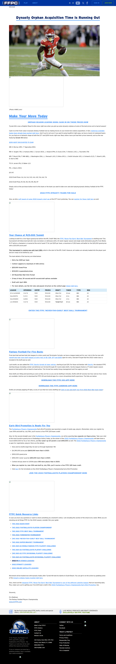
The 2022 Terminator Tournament (26, 535)
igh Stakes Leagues (25, 561)
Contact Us (37, 633)
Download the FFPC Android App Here (58, 386)
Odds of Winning (64, 645)
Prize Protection (64, 643)
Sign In (96, 3)
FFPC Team (37, 630)
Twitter (61, 625)
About (35, 3)
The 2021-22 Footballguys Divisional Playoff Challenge (36, 557)
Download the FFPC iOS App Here (58, 380)
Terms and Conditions (65, 635)
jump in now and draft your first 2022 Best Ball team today (82, 390)
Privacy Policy (63, 637)
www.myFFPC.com (15, 602)
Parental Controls (64, 648)
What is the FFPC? (40, 625)
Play (26, 3)
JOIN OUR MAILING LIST (27, 612)
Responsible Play (64, 640)
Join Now (108, 3)
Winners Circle (38, 635)
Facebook (62, 628)
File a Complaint (64, 650)
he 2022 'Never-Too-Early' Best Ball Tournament (34, 539)
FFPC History (38, 628)
